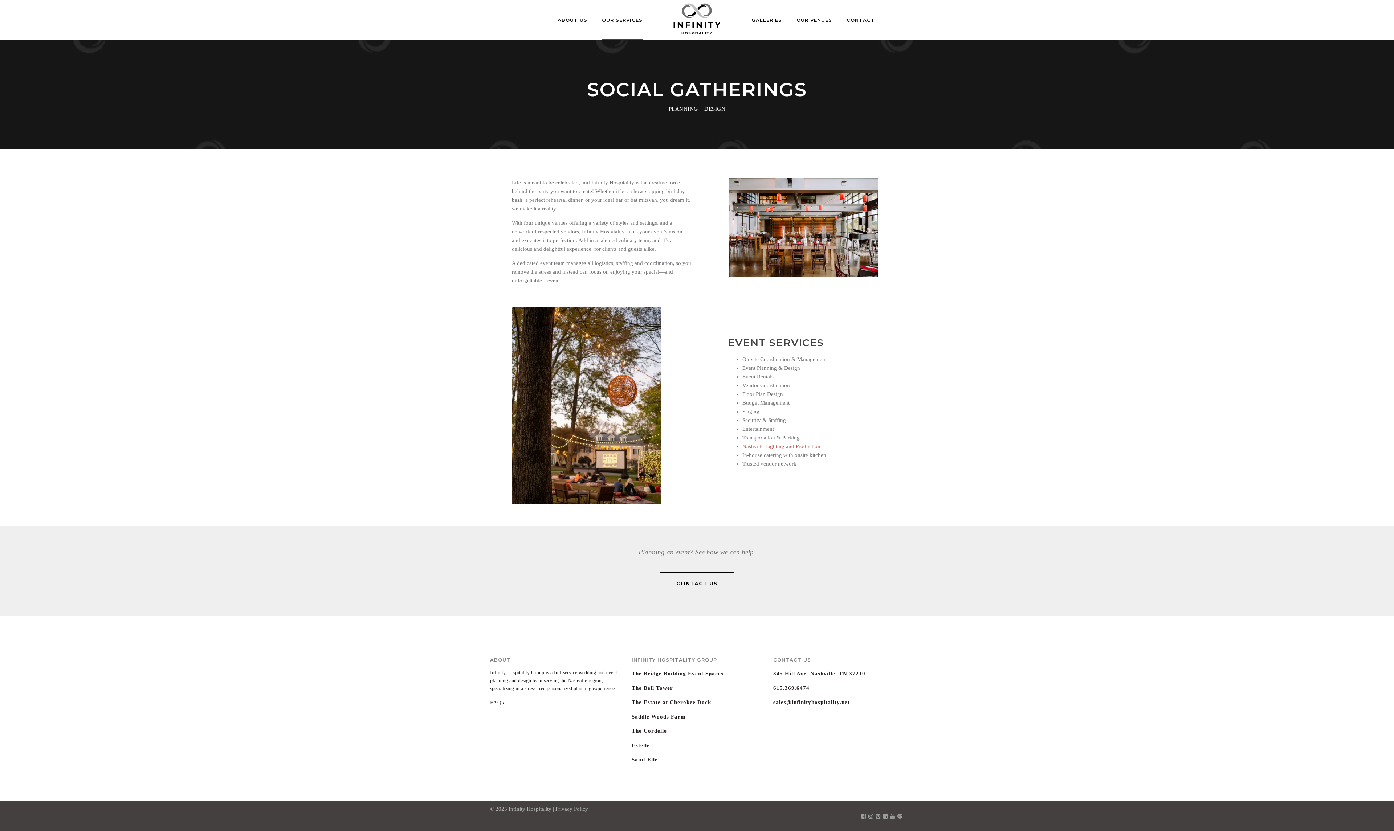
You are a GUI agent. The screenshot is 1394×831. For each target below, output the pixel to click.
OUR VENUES (814, 20)
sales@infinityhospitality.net (811, 702)
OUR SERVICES (622, 20)
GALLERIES (766, 20)
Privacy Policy (571, 809)
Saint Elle (645, 759)
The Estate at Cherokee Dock (671, 702)
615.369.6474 (791, 688)
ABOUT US (572, 20)
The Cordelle (649, 731)
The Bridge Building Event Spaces (678, 673)
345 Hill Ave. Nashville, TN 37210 (819, 673)
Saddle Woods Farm (659, 717)
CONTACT (861, 20)
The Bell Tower (652, 688)
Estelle (641, 745)
